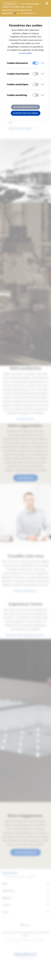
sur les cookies (25, 53)
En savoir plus (27, 13)
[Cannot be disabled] (35, 63)
